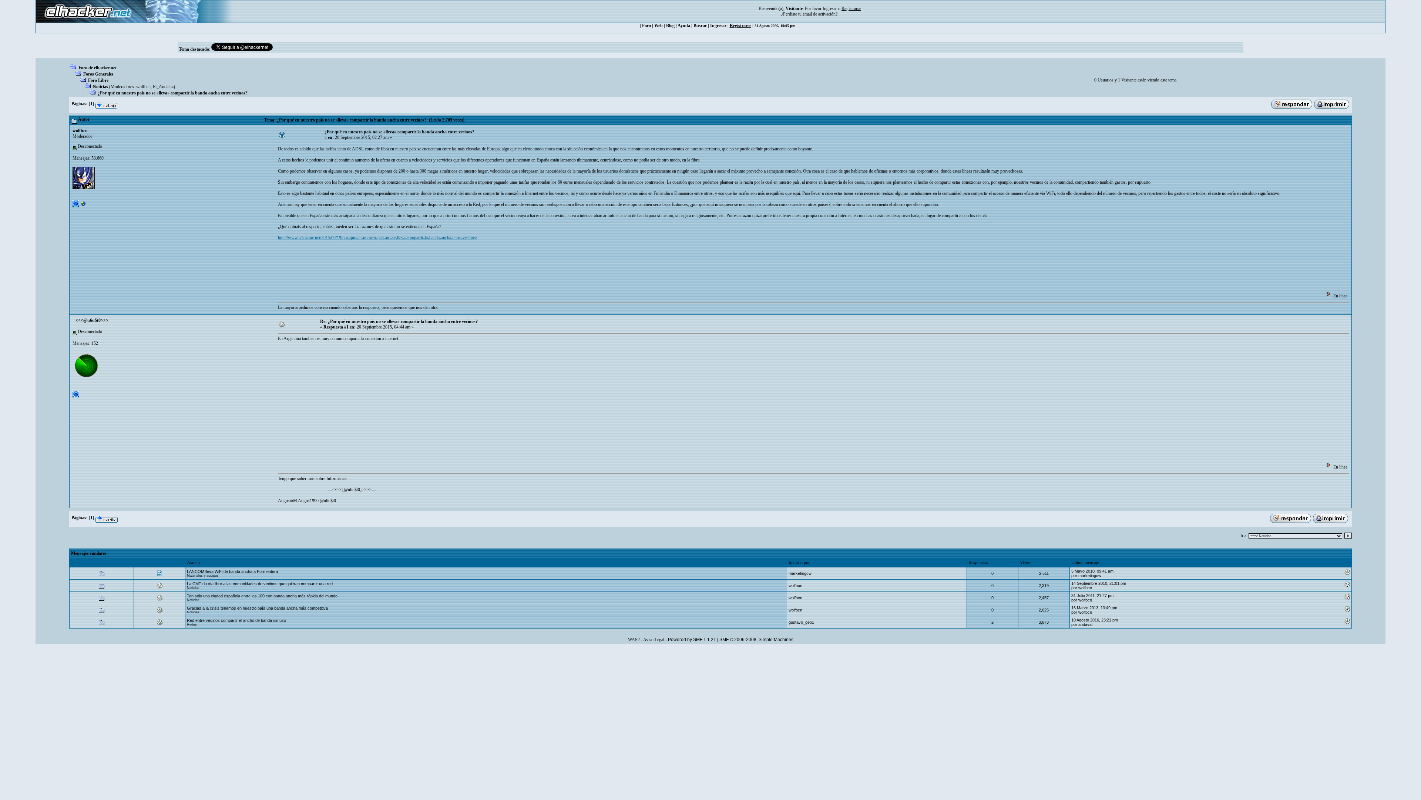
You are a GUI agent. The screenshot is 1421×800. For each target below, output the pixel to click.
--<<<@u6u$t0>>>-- (92, 320)
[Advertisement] (412, 268)
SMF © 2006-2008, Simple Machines (756, 639)
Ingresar (830, 8)
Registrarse (740, 25)
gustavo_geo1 (801, 622)
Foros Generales (98, 74)
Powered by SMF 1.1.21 (692, 639)
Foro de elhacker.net (97, 67)
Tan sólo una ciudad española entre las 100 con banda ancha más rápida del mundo (262, 596)
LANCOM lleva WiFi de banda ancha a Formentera (232, 571)
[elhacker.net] (83, 205)
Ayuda (684, 25)
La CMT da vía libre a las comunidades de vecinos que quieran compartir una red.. (261, 583)
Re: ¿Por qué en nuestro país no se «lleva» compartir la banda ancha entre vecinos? (399, 321)
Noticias (100, 86)
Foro (646, 25)
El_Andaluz (163, 86)
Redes (192, 624)
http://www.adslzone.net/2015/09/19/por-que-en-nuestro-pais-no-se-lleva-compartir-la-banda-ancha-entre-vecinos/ (377, 237)
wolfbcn (143, 86)
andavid (1085, 624)
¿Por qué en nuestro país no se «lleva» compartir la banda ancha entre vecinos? (173, 93)
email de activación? (820, 14)
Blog (670, 25)
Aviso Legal (653, 639)
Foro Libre (98, 80)
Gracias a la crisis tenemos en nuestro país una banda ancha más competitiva (257, 608)
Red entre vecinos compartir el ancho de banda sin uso (236, 620)
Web (658, 25)
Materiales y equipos (203, 575)
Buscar (700, 25)
